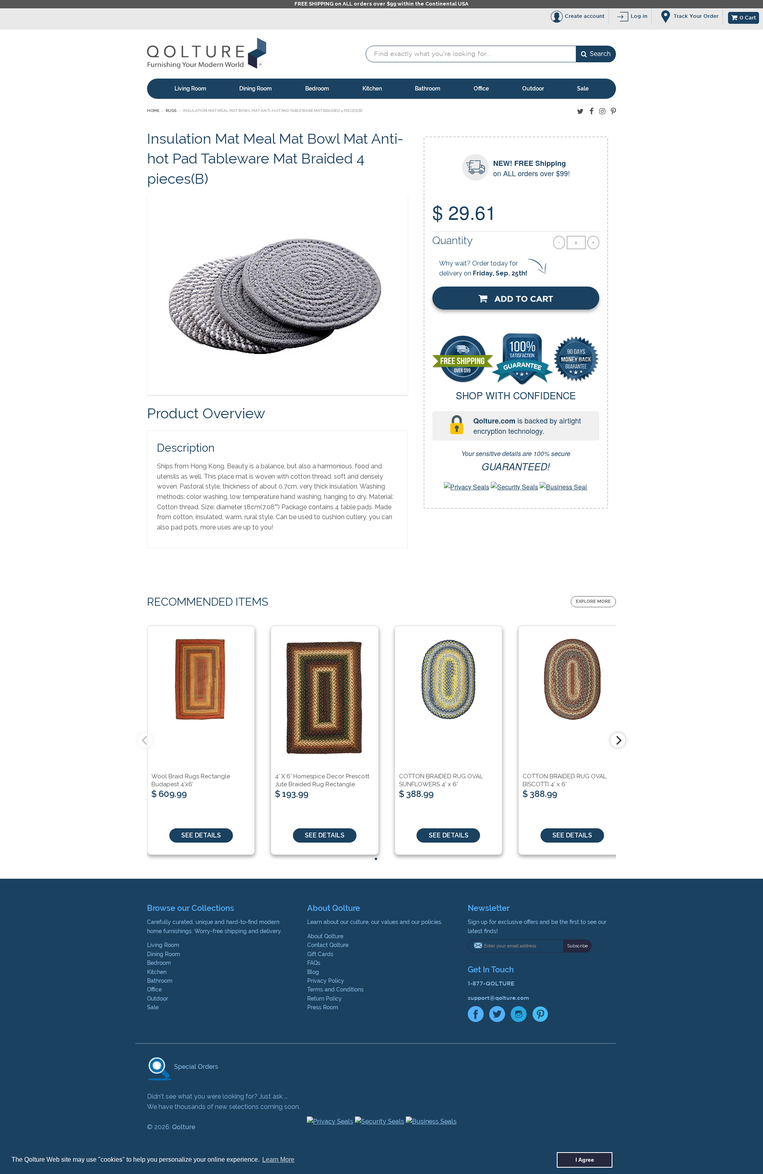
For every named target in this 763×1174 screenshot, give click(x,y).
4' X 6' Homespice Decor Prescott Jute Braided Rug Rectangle (322, 780)
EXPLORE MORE (593, 601)
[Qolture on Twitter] (580, 111)
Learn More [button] (278, 1159)
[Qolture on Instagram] (602, 111)
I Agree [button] (584, 1160)
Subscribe (577, 946)
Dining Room (255, 88)
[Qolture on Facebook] (591, 111)
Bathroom (427, 88)
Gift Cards (320, 954)
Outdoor (533, 88)
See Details (201, 835)
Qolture (183, 1127)
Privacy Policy (325, 981)
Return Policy (324, 998)
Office (481, 88)
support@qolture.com (498, 998)
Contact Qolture (328, 945)
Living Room (190, 88)
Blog (313, 972)
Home (153, 110)
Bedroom (317, 88)
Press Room (322, 1007)
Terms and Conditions (335, 989)
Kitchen (372, 88)
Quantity (452, 240)
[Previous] (145, 740)
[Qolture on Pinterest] (613, 111)
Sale (583, 88)
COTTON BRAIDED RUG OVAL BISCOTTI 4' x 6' (564, 780)
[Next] (618, 740)
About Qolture (325, 936)
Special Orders (195, 1066)
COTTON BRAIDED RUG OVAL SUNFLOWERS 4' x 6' (441, 780)
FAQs (313, 963)
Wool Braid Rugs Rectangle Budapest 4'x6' (190, 780)
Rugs (171, 110)
